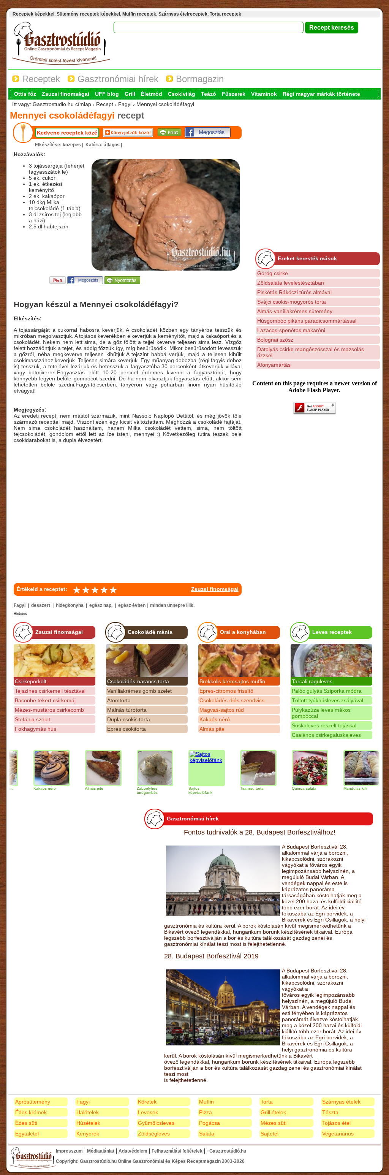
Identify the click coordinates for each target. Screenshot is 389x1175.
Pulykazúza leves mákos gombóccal (321, 713)
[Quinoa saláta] (294, 768)
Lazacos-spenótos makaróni (291, 330)
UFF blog (107, 94)
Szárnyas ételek (341, 1102)
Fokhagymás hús (35, 729)
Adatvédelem (133, 1151)
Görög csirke (272, 273)
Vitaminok (264, 94)
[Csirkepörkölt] (54, 660)
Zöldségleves (154, 1134)
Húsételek (88, 1123)
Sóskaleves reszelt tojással (324, 725)
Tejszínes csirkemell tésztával (50, 691)
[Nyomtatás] (122, 282)
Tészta (330, 1112)
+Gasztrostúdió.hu (226, 1151)
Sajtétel (269, 1134)
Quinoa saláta (288, 788)
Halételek (87, 1112)
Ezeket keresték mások (307, 258)
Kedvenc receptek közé (67, 133)
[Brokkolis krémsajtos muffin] (239, 660)
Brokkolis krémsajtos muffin (232, 681)
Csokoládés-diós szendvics (231, 700)
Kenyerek (87, 1134)
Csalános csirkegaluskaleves (326, 735)
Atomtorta (119, 700)
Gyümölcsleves (156, 1123)
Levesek (148, 1112)
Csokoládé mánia (150, 632)
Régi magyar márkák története (321, 94)
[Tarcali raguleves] (331, 660)
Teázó (208, 94)
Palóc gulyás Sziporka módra (327, 691)
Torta (267, 1102)
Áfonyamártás (274, 365)
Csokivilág (181, 94)
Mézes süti (273, 1123)
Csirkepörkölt (30, 681)
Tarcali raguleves (312, 681)
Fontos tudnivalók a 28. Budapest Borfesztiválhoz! (259, 832)
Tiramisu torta (236, 788)
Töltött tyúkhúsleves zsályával (327, 700)
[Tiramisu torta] (242, 768)
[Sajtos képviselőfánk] (190, 768)
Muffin (206, 1102)
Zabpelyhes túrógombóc (131, 790)
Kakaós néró (214, 719)
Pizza (205, 1112)
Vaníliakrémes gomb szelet (139, 691)
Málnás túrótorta (127, 710)
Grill (130, 94)
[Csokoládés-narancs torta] (147, 660)
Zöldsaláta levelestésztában (290, 283)
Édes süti (26, 1123)
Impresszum (69, 1151)
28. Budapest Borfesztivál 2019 (211, 956)
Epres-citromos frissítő (226, 691)
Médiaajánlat (100, 1151)
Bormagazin (198, 79)
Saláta (206, 1134)
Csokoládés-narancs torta (138, 681)
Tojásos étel (336, 1123)
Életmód (151, 94)
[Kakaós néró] (35, 768)
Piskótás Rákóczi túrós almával (294, 292)
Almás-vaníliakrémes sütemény (294, 311)
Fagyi (83, 1102)
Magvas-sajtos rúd (221, 710)
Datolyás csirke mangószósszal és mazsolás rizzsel (310, 352)
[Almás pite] (87, 768)
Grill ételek (273, 1112)
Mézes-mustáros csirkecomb (49, 710)
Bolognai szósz (275, 340)
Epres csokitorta (126, 729)
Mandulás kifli (339, 788)
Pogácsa (209, 1123)
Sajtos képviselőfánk (184, 790)
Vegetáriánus (338, 1134)
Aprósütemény (32, 1102)
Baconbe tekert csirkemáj (45, 700)
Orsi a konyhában (243, 632)
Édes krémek (31, 1112)
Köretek (147, 1102)
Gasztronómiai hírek (116, 79)
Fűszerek (233, 94)
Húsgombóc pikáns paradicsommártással (306, 321)
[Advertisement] (128, 511)
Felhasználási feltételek (177, 1151)
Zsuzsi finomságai (65, 94)
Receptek (39, 79)
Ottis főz (25, 94)
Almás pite (212, 729)
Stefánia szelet (32, 719)
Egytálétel (27, 1134)
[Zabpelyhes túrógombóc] (139, 768)
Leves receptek (332, 632)
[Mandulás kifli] (345, 768)
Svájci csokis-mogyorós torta (291, 302)
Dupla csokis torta (128, 719)
